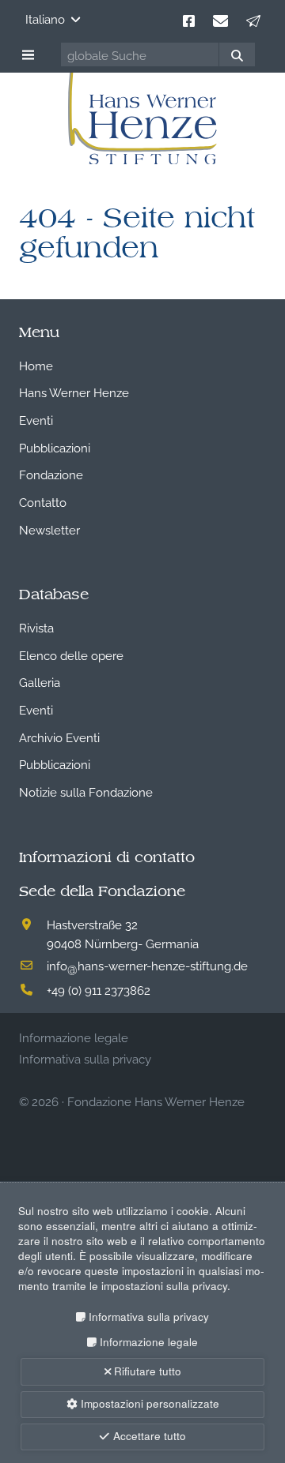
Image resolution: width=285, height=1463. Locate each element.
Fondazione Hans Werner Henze (156, 1101)
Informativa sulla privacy (148, 1316)
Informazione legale (148, 1341)
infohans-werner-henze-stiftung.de (147, 965)
